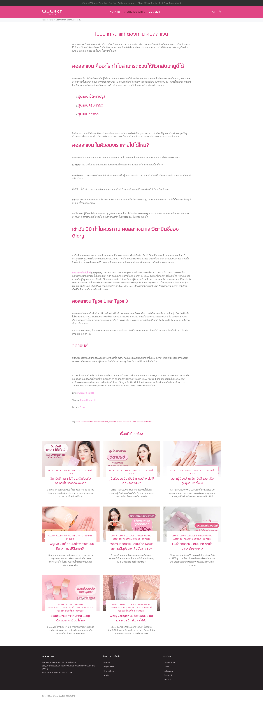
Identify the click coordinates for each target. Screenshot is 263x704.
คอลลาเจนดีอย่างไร (101, 421)
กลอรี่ (78, 421)
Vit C (80, 470)
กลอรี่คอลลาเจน (87, 421)
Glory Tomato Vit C (66, 470)
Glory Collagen (127, 536)
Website (106, 662)
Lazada (106, 675)
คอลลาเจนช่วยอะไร (145, 607)
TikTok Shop (108, 671)
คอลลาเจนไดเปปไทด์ (81, 272)
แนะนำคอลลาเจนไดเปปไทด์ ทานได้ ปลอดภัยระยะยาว (192, 546)
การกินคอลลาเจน (117, 607)
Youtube (167, 679)
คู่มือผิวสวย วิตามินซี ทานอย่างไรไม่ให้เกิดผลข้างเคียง (131, 481)
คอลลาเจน (116, 539)
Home (44, 19)
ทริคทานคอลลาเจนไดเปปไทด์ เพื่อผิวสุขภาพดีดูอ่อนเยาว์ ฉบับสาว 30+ (131, 546)
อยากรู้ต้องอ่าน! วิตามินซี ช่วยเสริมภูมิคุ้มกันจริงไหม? (192, 481)
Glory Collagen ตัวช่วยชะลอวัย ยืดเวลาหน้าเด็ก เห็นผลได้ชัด (131, 618)
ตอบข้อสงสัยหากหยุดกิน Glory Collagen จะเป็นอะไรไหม (70, 618)
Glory (82, 407)
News (51, 19)
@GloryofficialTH (85, 393)
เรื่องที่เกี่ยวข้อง (131, 433)
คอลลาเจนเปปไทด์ (129, 421)
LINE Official (169, 662)
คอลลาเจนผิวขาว (115, 421)
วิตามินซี (88, 470)
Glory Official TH (88, 400)
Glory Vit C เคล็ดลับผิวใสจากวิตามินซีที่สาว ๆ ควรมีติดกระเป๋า (70, 546)
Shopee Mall (108, 666)
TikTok (166, 666)
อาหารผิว (70, 473)
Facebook (167, 675)
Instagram (168, 671)
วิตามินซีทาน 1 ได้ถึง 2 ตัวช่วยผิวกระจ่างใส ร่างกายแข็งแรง (70, 481)
